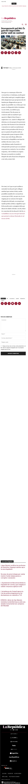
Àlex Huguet (5, 67)
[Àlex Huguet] (2, 68)
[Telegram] (12, 52)
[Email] (19, 52)
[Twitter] (9, 52)
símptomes (22, 298)
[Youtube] (17, 730)
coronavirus (11, 298)
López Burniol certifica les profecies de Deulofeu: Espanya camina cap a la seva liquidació (13, 567)
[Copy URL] (15, 52)
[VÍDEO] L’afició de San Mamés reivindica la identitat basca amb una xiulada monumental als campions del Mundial (13, 603)
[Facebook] (5, 52)
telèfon (2, 300)
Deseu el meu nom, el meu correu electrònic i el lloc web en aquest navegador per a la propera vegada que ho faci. (13, 347)
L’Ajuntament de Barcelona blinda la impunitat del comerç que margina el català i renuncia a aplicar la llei (13, 585)
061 (7, 298)
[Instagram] (12, 730)
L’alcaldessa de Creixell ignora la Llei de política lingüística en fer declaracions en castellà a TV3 (12, 593)
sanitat (17, 298)
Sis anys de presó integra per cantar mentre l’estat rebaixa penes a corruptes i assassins (13, 576)
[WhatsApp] (2, 52)
